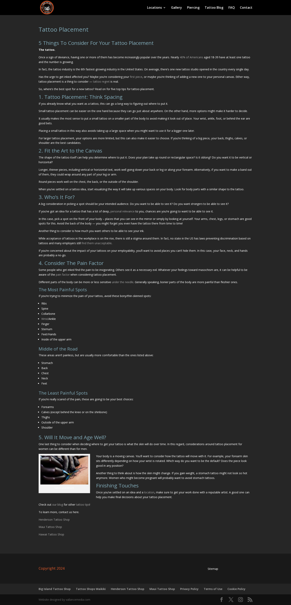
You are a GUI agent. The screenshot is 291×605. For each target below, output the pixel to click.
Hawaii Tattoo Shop (51, 534)
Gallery (176, 8)
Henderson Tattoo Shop (54, 519)
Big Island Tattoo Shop (55, 589)
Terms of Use (213, 589)
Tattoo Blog (214, 8)
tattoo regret (101, 81)
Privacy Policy (189, 589)
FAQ (231, 8)
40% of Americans (191, 57)
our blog (57, 504)
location (149, 492)
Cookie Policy (236, 589)
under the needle (122, 282)
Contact (246, 8)
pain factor (63, 274)
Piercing (193, 8)
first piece (136, 77)
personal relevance (122, 211)
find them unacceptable (97, 243)
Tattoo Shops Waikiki (91, 589)
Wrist (44, 319)
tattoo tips (82, 504)
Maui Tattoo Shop (50, 527)
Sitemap (213, 569)
